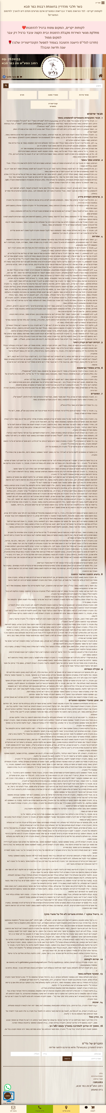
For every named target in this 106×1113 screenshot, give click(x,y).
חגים (22, 95)
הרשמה (67, 1058)
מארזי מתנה (53, 95)
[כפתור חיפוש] (6, 85)
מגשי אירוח (84, 95)
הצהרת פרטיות (97, 1076)
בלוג (101, 1073)
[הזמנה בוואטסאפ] (7, 1085)
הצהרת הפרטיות (84, 202)
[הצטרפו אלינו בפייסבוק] (4, 76)
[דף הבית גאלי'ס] (53, 68)
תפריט (99, 2)
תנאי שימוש (98, 1079)
